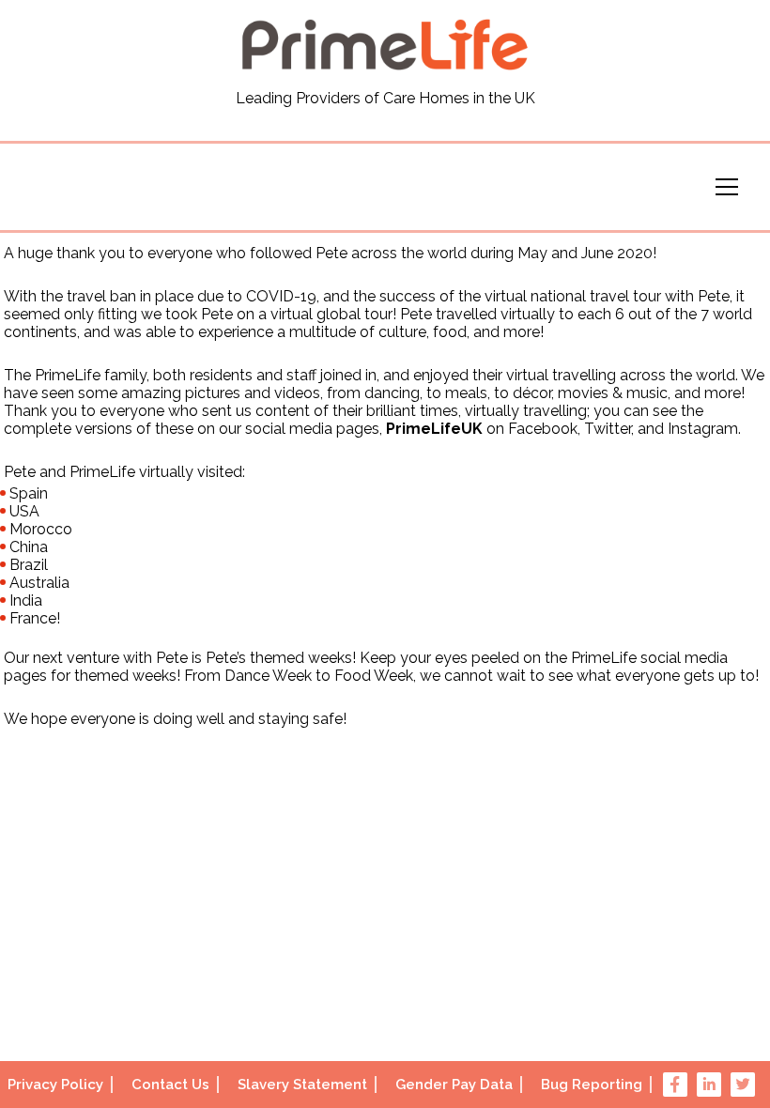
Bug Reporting (591, 1084)
